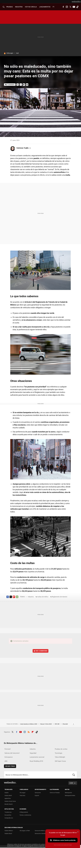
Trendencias (8, 812)
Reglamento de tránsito (59, 597)
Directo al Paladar (55, 792)
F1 (53, 7)
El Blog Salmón (24, 812)
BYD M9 (57, 724)
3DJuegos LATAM (25, 830)
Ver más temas (10, 766)
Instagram (67, 7)
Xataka (6, 792)
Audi (17, 53)
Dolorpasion (9, 757)
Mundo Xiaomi (9, 804)
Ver (41, 651)
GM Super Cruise (60, 761)
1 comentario (10, 84)
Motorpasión (68, 792)
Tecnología (58, 753)
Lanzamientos (44, 7)
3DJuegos (22, 792)
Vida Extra (22, 795)
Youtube (74, 7)
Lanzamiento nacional (37, 757)
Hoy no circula (31, 7)
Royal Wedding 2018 (36, 761)
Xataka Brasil (8, 833)
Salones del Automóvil (12, 753)
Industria (19, 7)
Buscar (73, 775)
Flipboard (24, 84)
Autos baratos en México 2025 (28, 724)
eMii (6, 761)
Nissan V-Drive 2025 (46, 724)
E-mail (27, 84)
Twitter (70, 7)
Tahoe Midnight (60, 757)
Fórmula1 (8, 749)
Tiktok (77, 7)
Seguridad (33, 753)
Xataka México (9, 830)
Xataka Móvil (8, 795)
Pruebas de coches (61, 749)
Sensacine (38, 792)
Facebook (63, 7)
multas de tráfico (42, 597)
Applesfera (8, 798)
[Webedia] (76, 1)
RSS (28, 731)
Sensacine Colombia (40, 833)
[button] (23, 148)
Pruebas (9, 7)
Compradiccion (9, 818)
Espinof (37, 795)
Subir (71, 783)
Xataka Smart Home (10, 801)
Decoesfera (8, 815)
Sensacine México (40, 830)
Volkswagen (9, 53)
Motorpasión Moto (70, 795)
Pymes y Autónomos (25, 815)
